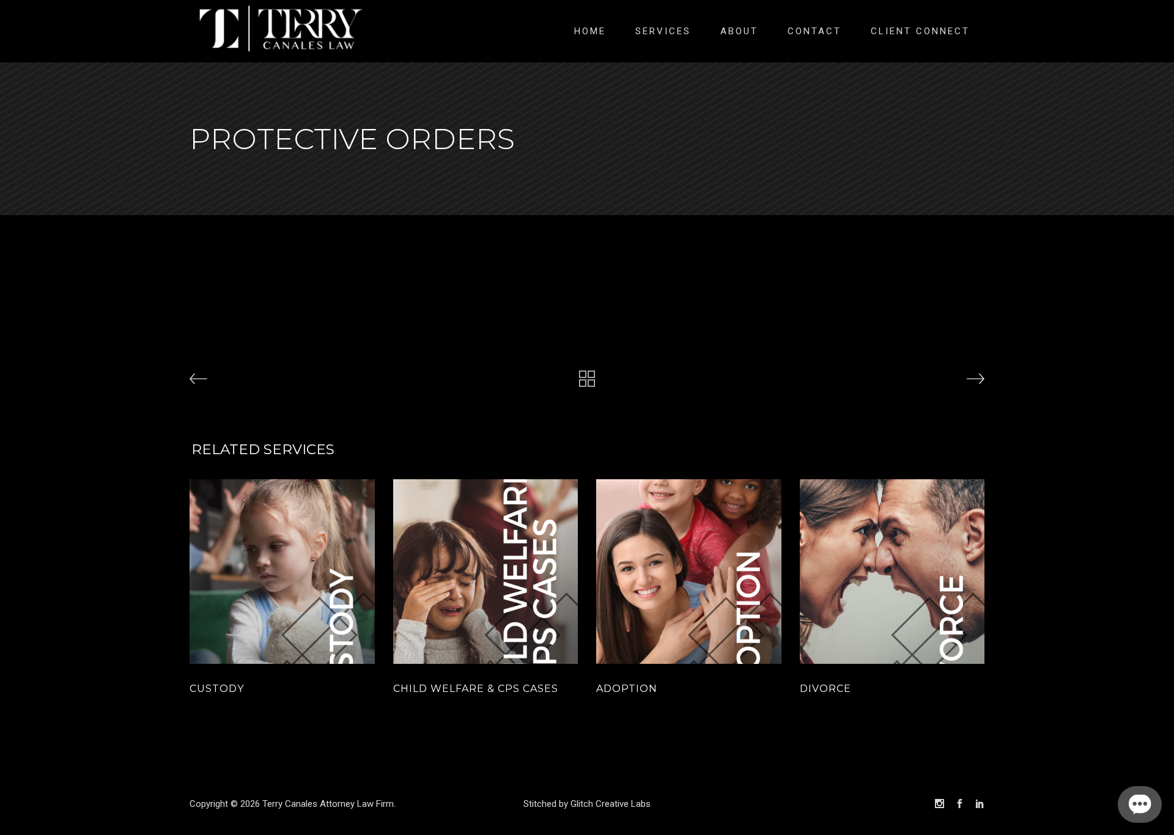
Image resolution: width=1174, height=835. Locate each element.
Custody (217, 688)
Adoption (626, 688)
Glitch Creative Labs (610, 803)
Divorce (825, 688)
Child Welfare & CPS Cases (475, 688)
